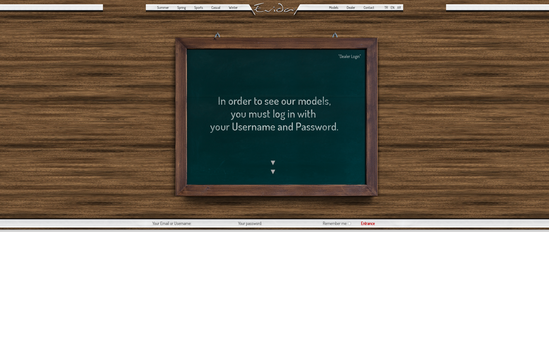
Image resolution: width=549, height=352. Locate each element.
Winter (233, 7)
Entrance (368, 223)
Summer (163, 7)
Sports (198, 7)
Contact (369, 7)
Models (333, 7)
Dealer (351, 7)
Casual (215, 7)
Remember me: (335, 223)
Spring (181, 7)
